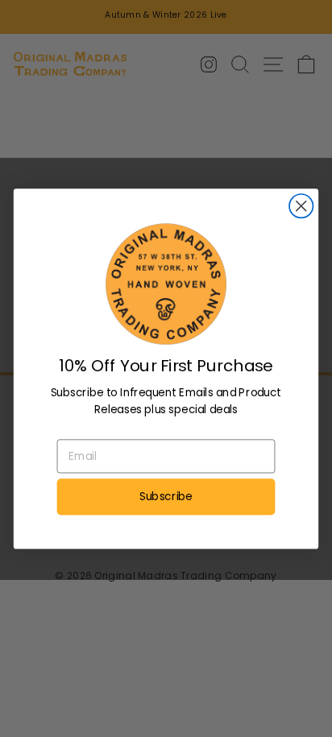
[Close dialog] (301, 205)
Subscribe (166, 495)
